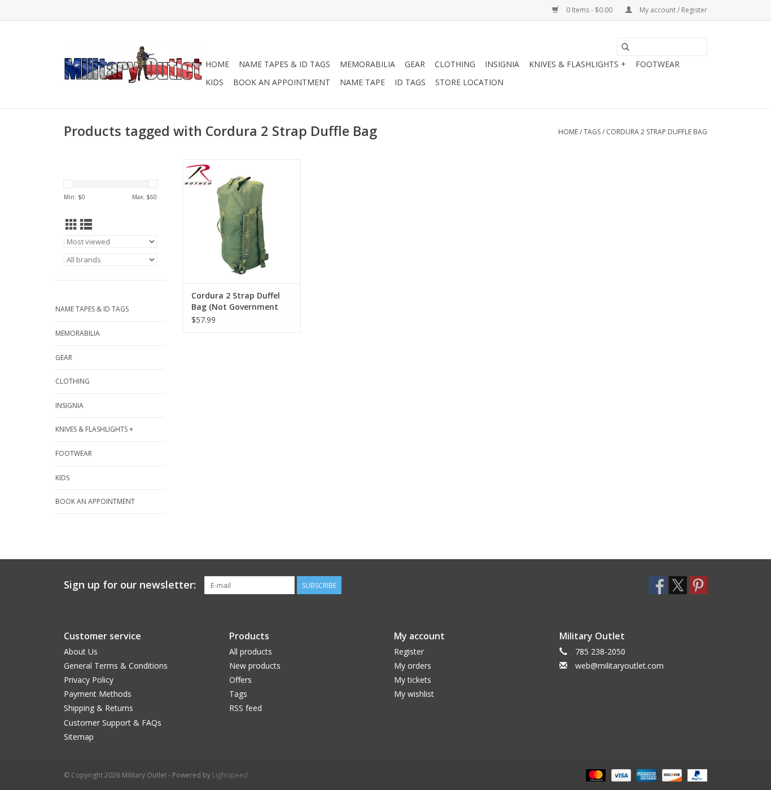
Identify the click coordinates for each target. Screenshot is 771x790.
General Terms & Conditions (116, 665)
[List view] (86, 224)
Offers (240, 679)
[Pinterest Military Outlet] (698, 585)
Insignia (502, 64)
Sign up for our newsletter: (130, 585)
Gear (415, 64)
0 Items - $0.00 (589, 10)
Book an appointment (281, 82)
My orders (412, 665)
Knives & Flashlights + (577, 64)
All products (250, 651)
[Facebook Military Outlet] (658, 585)
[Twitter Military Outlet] (678, 585)
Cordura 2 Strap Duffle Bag (656, 132)
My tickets (412, 679)
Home (217, 64)
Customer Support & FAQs (112, 722)
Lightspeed (230, 775)
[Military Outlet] (133, 64)
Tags (592, 132)
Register (409, 651)
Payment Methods (98, 693)
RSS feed (245, 708)
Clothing (455, 64)
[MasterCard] (594, 774)
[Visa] (620, 774)
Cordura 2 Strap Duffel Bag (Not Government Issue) (235, 301)
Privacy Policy (88, 679)
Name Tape (362, 82)
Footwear (658, 64)
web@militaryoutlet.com (619, 665)
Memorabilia (367, 64)
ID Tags (410, 82)
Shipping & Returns (98, 708)
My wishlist (414, 693)
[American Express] (645, 774)
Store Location (469, 82)
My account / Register (672, 10)
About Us (81, 651)
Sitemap (79, 736)
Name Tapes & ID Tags (284, 64)
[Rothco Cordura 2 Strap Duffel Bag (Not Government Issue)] (241, 221)
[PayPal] (695, 774)
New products (255, 665)
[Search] (625, 47)
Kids (214, 82)
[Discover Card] (671, 774)
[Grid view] (71, 224)
